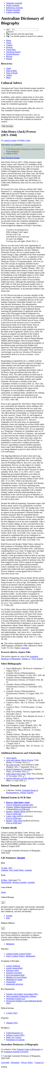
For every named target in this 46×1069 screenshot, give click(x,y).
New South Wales (16, 870)
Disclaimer (15, 1062)
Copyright (5, 1062)
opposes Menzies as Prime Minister (20, 778)
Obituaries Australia (14, 3)
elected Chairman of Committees (19, 769)
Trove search (11, 758)
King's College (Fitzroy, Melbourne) (20, 956)
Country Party (12, 1013)
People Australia (12, 5)
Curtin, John (11, 816)
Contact (9, 45)
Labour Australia (13, 12)
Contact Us (39, 1062)
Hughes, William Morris (16, 811)
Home (8, 40)
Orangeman (11, 982)
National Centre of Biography (29, 1049)
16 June (4, 868)
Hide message (7, 126)
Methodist (10, 944)
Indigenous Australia (14, 8)
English (9, 916)
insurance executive (14, 973)
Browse (9, 56)
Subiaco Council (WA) (15, 1035)
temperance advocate (14, 984)
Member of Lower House (16, 977)
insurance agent (12, 970)
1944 (10, 880)
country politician (13, 966)
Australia (28, 870)
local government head (15, 975)
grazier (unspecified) (14, 968)
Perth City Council (13, 1037)
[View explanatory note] (3, 902)
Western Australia (19, 882)
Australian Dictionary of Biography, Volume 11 (19, 657)
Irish (8, 918)
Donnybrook (6, 882)
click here (25, 648)
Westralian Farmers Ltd (15, 999)
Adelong (4, 870)
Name (8, 68)
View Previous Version (10, 158)
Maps (8, 77)
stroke (3, 892)
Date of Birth (11, 71)
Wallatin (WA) (12, 1023)
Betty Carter (25, 140)
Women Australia (13, 10)
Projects (9, 47)
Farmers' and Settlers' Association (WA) (22, 994)
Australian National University (16, 1052)
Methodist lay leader (14, 979)
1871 (10, 868)
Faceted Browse (12, 54)
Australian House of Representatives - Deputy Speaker (22, 791)
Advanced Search (13, 52)
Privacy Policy (27, 1062)
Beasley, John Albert (14, 821)
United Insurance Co (14, 1033)
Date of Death (12, 73)
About (8, 43)
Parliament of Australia (15, 1040)
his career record (12, 765)
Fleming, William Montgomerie (18, 807)
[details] (21, 857)
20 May (4, 880)
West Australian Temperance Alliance (21, 996)
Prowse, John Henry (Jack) (18, 802)
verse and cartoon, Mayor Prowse (19, 760)
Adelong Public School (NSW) (18, 954)
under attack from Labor (16, 774)
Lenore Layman (10, 140)
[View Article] (37, 659)
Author (9, 75)
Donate (9, 59)
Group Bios (11, 49)
